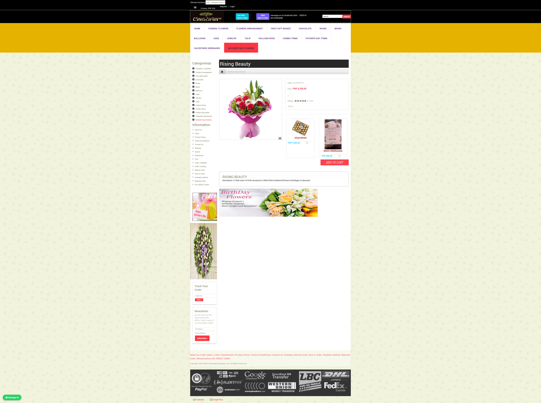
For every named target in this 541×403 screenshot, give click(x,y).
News (210, 355)
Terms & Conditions (202, 141)
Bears (338, 28)
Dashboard (199, 155)
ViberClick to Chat (263, 16)
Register (223, 6)
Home (197, 28)
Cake (216, 38)
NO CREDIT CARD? (202, 185)
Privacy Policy (200, 137)
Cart (196, 159)
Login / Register (201, 163)
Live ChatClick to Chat (242, 16)
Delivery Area (200, 170)
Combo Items (290, 38)
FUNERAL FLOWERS (218, 28)
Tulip (248, 38)
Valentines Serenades (207, 48)
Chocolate (305, 28)
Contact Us (199, 144)
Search (197, 152)
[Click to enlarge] (300, 127)
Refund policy (204, 358)
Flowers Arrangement (249, 28)
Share (290, 106)
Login (232, 6)
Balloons (200, 38)
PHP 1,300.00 (294, 142)
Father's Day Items (316, 38)
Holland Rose (267, 38)
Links (216, 355)
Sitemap (198, 148)
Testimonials (227, 355)
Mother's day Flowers (241, 48)
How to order (200, 174)
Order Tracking (200, 166)
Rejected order (200, 181)
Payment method (201, 177)
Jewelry (232, 38)
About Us (198, 130)
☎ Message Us (12, 397)
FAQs (197, 133)
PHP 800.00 (327, 156)
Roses (323, 28)
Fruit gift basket (281, 28)
